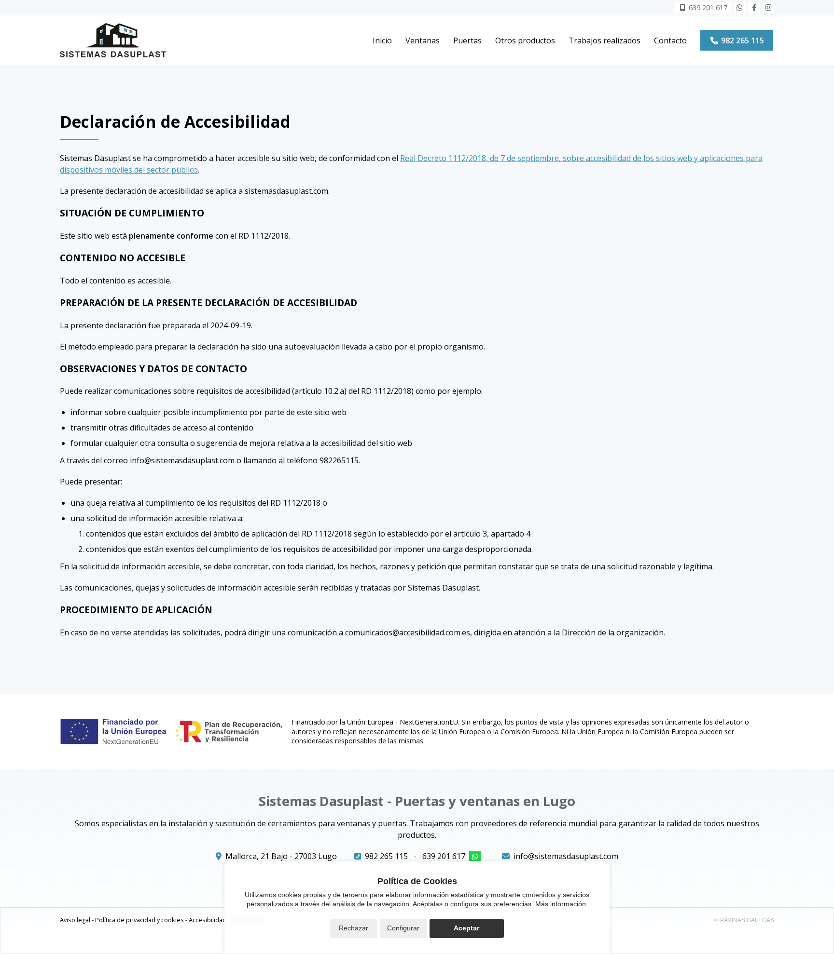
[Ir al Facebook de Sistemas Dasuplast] (754, 7)
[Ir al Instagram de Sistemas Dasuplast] (768, 7)
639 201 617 (443, 856)
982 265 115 (386, 856)
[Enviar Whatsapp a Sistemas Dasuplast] (740, 7)
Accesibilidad (207, 919)
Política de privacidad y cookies (139, 919)
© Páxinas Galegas (744, 920)
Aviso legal (75, 919)
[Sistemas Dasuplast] (113, 40)
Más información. (561, 904)
